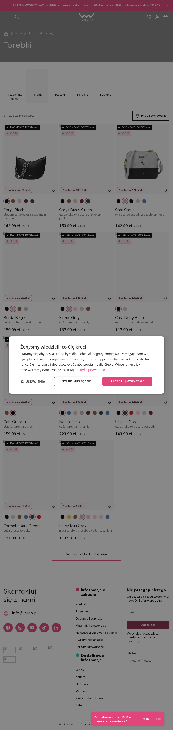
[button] (32, 381)
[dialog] (86, 365)
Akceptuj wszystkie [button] (127, 381)
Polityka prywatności (91, 370)
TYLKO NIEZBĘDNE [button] (76, 381)
